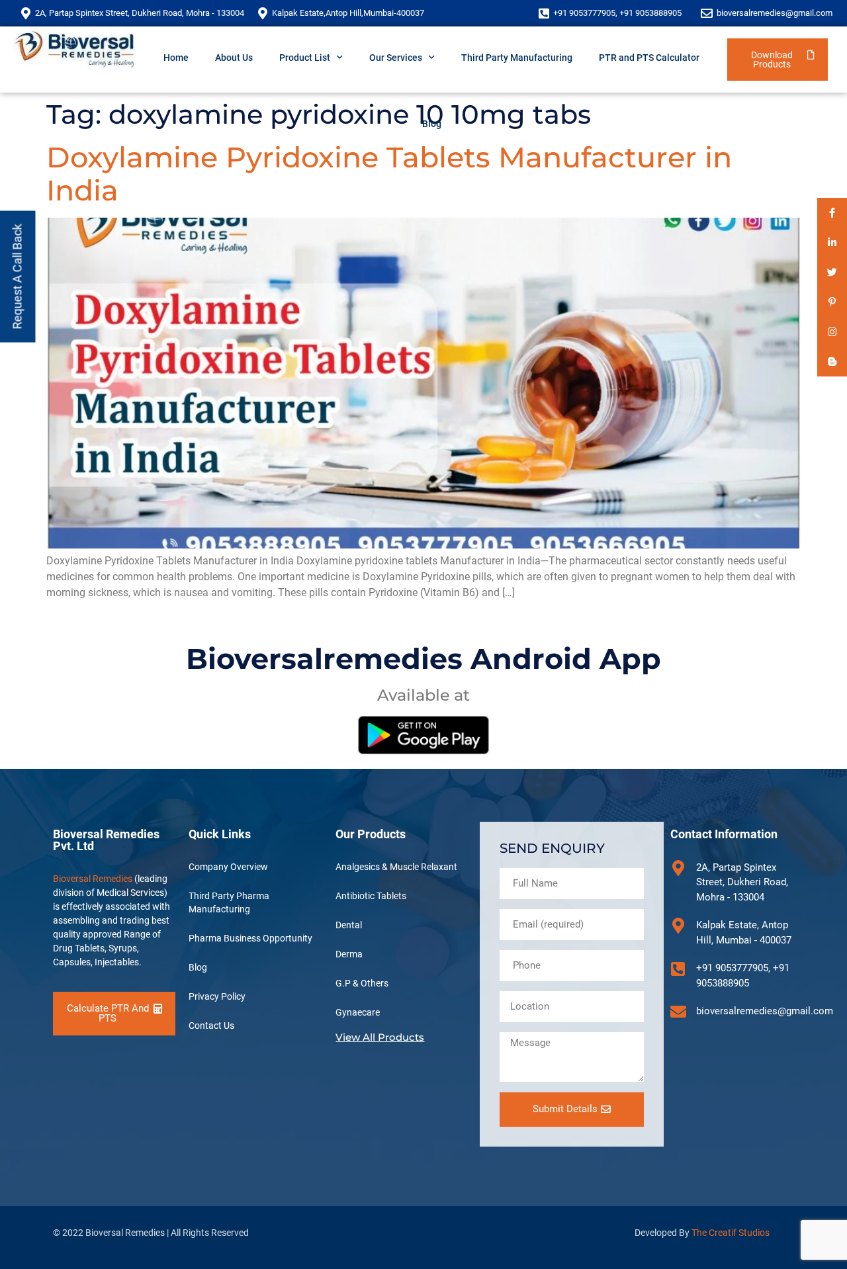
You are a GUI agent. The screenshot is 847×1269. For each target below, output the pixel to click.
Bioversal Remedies (92, 878)
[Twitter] (832, 272)
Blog (431, 123)
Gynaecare (357, 1012)
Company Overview (228, 866)
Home (176, 57)
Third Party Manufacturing (516, 57)
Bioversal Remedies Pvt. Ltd (106, 840)
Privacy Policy (217, 996)
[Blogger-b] (832, 361)
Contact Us (211, 1025)
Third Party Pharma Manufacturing (229, 902)
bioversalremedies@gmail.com (774, 13)
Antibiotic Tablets (370, 896)
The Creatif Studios (730, 1232)
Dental (348, 925)
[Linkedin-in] (832, 242)
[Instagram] (832, 332)
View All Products (379, 1037)
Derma (349, 954)
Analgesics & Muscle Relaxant (396, 866)
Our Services (395, 57)
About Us (234, 57)
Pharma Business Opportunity (250, 938)
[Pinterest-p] (832, 302)
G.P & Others (361, 983)
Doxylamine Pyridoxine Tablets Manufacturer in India (389, 174)
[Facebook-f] (832, 213)
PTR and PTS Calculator (649, 57)
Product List (304, 57)
